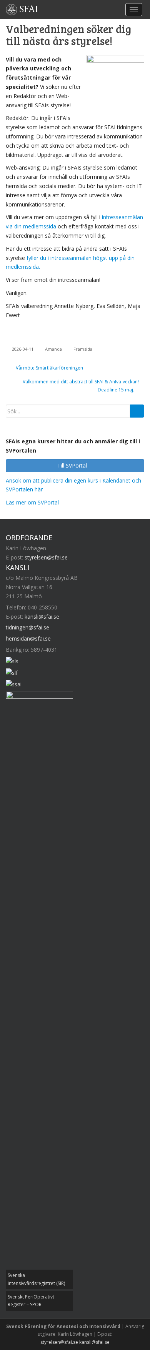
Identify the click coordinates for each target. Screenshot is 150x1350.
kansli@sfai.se (42, 616)
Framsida (82, 349)
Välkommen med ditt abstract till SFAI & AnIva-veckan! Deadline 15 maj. (81, 385)
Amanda (53, 349)
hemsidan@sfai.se (28, 638)
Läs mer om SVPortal (32, 502)
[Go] (137, 411)
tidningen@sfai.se (27, 627)
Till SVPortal (72, 465)
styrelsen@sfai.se (46, 557)
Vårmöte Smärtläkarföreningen (49, 368)
